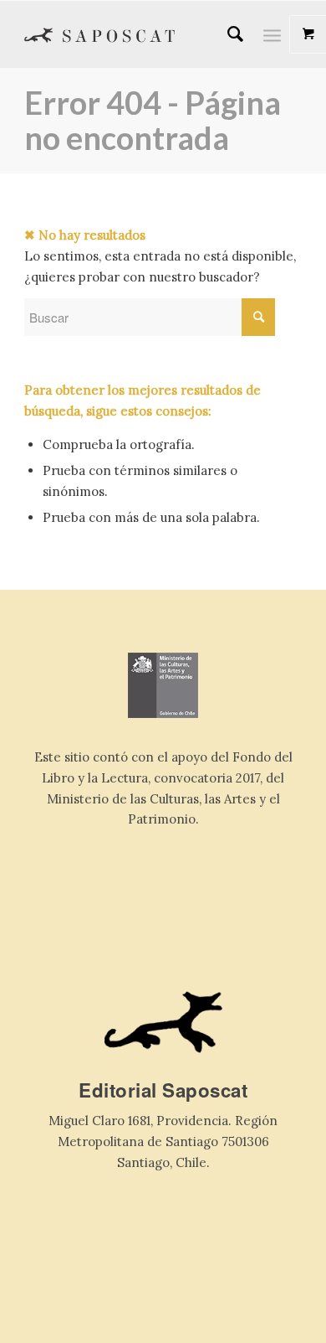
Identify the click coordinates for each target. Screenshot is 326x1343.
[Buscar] (227, 34)
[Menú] (272, 34)
